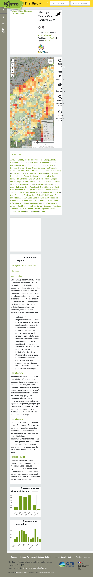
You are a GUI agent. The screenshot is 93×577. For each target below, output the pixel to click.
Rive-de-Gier (39, 184)
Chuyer (23, 165)
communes (16, 155)
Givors (28, 168)
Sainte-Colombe (51, 190)
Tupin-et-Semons (48, 209)
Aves (47, 32)
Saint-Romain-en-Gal (32, 203)
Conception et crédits (63, 557)
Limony (32, 179)
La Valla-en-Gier (17, 173)
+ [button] (12, 65)
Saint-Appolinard (32, 187)
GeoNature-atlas (21, 573)
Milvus (47, 41)
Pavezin (49, 182)
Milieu (24, 266)
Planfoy (14, 184)
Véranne (21, 211)
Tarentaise (57, 206)
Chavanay (44, 163)
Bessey (21, 160)
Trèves (37, 209)
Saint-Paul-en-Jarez (25, 201)
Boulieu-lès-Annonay (33, 160)
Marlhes (41, 182)
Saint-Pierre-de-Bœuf (43, 201)
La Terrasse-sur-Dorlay (52, 171)
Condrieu (41, 165)
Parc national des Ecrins (46, 573)
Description (16, 266)
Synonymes (16, 271)
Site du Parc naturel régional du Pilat (35, 557)
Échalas (13, 168)
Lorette (13, 182)
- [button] (12, 71)
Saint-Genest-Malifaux (51, 192)
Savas (39, 206)
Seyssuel (47, 206)
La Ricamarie (36, 171)
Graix (34, 168)
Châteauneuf (33, 163)
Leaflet (24, 147)
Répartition (32, 266)
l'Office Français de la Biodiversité (34, 568)
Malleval (33, 182)
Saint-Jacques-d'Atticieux (20, 195)
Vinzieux (42, 211)
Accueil (14, 557)
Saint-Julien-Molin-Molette (42, 195)
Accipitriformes (44, 35)
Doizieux (50, 165)
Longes (54, 179)
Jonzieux (41, 168)
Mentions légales (83, 557)
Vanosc (13, 211)
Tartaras (14, 209)
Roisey (49, 184)
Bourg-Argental (50, 160)
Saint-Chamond (46, 187)
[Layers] (50, 61)
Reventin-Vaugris (26, 184)
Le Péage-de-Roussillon (31, 176)
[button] (12, 68)
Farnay (21, 168)
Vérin (28, 211)
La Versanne (31, 173)
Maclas (26, 182)
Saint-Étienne (34, 192)
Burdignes (14, 163)
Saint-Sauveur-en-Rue (26, 206)
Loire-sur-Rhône (42, 179)
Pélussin (57, 182)
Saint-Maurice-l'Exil (36, 198)
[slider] (37, 142)
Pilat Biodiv (33, 3)
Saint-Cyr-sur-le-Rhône (33, 190)
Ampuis (13, 160)
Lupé (19, 182)
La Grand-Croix (23, 171)
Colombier (32, 165)
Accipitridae (50, 38)
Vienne (35, 211)
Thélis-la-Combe (26, 209)
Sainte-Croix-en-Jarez (19, 192)
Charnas (23, 163)
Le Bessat (42, 173)
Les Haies (47, 176)
